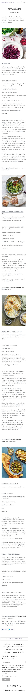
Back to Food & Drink (15, 639)
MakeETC (21, 652)
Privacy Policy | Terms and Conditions (14, 647)
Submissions (7, 652)
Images (15, 652)
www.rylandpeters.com (20, 690)
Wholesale (19, 649)
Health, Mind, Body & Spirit (10, 676)
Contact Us (7, 644)
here (11, 625)
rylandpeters (10, 690)
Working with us (10, 649)
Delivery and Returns (18, 644)
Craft (5, 673)
